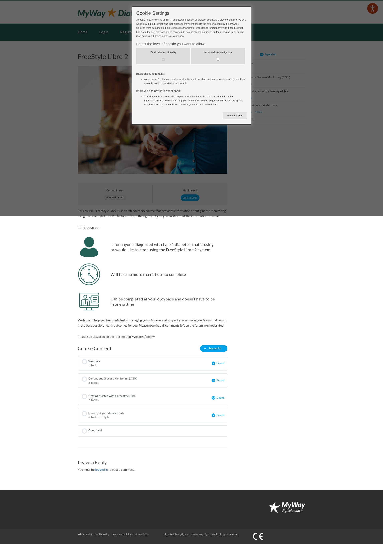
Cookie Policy (102, 534)
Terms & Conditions (122, 534)
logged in (101, 469)
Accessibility (142, 534)
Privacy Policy (85, 534)
